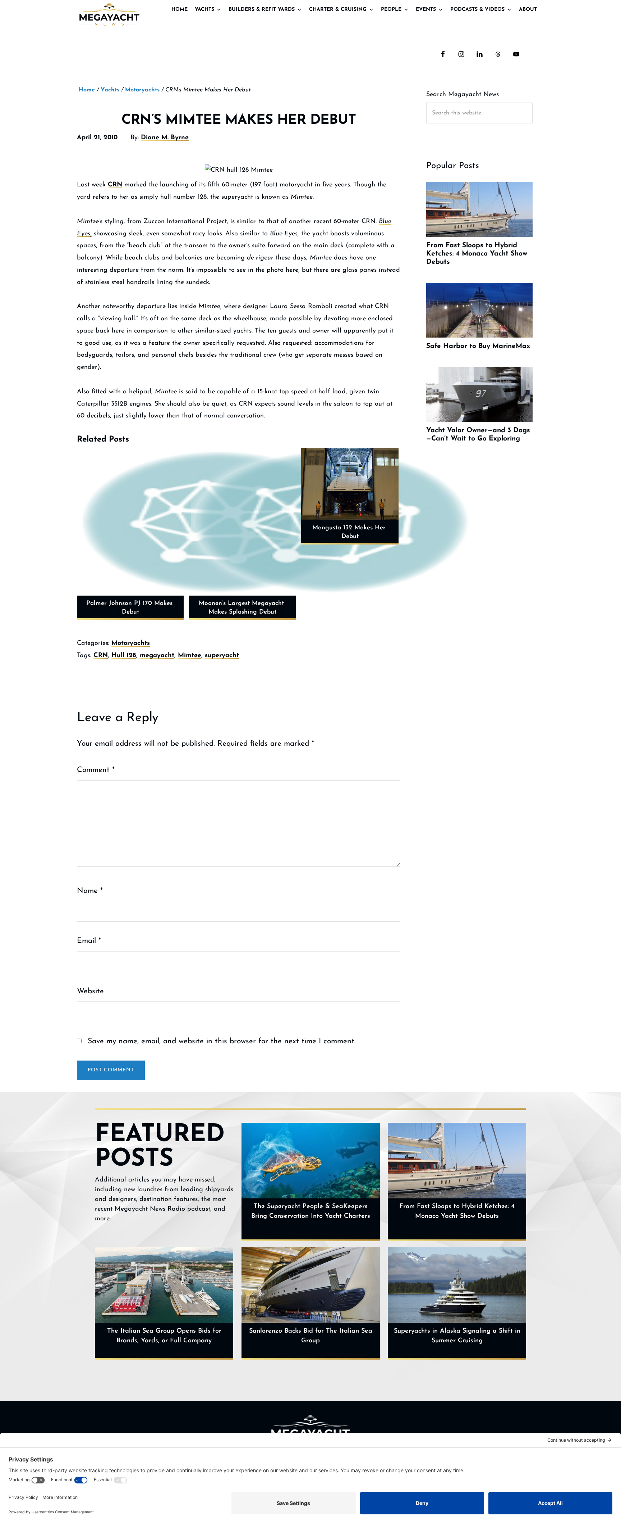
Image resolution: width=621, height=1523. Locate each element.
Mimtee (189, 655)
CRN (115, 185)
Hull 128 (123, 655)
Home (179, 9)
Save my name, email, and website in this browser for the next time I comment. (222, 1041)
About (528, 9)
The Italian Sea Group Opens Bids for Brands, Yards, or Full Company (164, 1336)
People (391, 9)
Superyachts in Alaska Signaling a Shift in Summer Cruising (457, 1336)
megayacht (157, 655)
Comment (96, 770)
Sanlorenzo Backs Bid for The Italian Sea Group (310, 1336)
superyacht (222, 655)
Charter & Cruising (338, 9)
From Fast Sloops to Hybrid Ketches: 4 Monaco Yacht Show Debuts (457, 1211)
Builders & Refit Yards (262, 9)
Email (89, 941)
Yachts (204, 9)
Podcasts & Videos (477, 9)
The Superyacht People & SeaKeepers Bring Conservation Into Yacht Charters (310, 1211)
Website (90, 991)
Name (90, 891)
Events (426, 9)
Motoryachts (130, 643)
